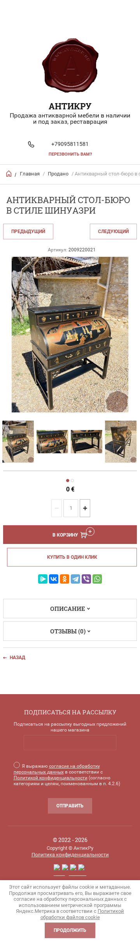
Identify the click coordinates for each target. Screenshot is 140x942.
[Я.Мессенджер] (42, 579)
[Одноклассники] (64, 579)
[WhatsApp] (97, 579)
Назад (17, 657)
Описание (67, 608)
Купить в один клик (72, 557)
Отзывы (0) (68, 631)
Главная (30, 174)
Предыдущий (28, 231)
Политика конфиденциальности (70, 855)
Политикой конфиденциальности (51, 778)
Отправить (70, 806)
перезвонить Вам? (70, 154)
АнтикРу (70, 106)
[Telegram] (75, 579)
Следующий (113, 231)
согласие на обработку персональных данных (57, 769)
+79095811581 (70, 144)
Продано (58, 174)
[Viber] (86, 579)
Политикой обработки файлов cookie (82, 914)
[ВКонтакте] (53, 579)
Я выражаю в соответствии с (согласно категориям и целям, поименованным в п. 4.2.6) (67, 774)
